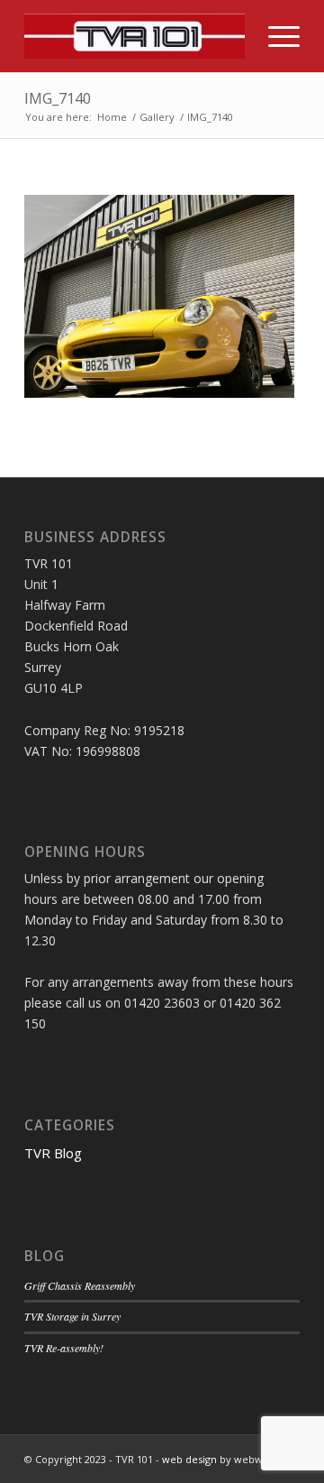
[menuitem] (275, 36)
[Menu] (275, 36)
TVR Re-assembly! (64, 1347)
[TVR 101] (134, 36)
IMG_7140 (57, 98)
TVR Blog (53, 1153)
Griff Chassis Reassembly (79, 1285)
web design (189, 1459)
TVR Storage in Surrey (72, 1316)
